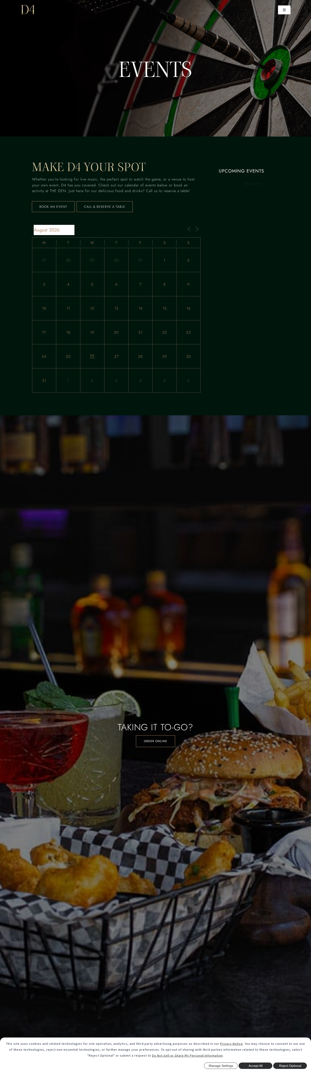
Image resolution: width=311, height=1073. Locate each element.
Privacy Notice (231, 1044)
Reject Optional (290, 1066)
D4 (28, 9)
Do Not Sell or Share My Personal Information (187, 1055)
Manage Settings (221, 1066)
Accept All (256, 1066)
